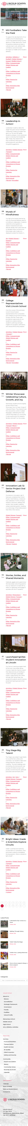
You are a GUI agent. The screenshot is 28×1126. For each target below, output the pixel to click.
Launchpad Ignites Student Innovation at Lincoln (16, 660)
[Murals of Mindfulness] (14, 198)
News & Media (7, 1086)
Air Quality (7, 1049)
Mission (6, 999)
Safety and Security (10, 1055)
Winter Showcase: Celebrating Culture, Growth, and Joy (16, 397)
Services (5, 1039)
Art (7, 238)
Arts (17, 777)
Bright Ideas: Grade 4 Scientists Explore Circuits (16, 842)
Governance (8, 1007)
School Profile (8, 1015)
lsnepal (8, 61)
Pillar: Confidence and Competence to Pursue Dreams (13, 73)
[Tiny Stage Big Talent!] (14, 737)
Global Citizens (17, 59)
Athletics (16, 57)
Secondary (15, 180)
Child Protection (9, 1052)
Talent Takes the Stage (16, 942)
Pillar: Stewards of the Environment (13, 87)
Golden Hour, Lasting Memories (18, 952)
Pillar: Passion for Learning (11, 80)
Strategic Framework (10, 1004)
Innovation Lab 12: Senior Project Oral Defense (15, 488)
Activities (9, 57)
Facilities (6, 1012)
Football (8, 59)
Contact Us (6, 1091)
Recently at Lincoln (10, 1069)
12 (20, 906)
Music (14, 425)
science (9, 892)
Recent (9, 90)
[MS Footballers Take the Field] (14, 17)
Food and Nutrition (10, 1041)
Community (6, 1059)
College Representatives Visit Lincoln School (16, 303)
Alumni (6, 1064)
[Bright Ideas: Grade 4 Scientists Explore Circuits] (14, 826)
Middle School (16, 61)
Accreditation (8, 1001)
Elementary (16, 595)
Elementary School (9, 1019)
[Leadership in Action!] (14, 108)
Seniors (14, 544)
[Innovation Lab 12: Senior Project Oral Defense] (14, 472)
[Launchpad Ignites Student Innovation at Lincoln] (14, 644)
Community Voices (10, 1067)
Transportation (9, 1044)
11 (16, 906)
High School (7, 1024)
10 (13, 906)
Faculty (6, 1009)
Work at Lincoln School (10, 1089)
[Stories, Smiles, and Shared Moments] (14, 562)
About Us (6, 996)
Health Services (9, 1047)
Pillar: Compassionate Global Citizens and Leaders (13, 65)
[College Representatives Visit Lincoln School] (14, 287)
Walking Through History (17, 931)
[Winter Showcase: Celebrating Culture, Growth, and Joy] (14, 381)
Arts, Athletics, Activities (10, 1027)
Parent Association (10, 1061)
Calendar (7, 1072)
